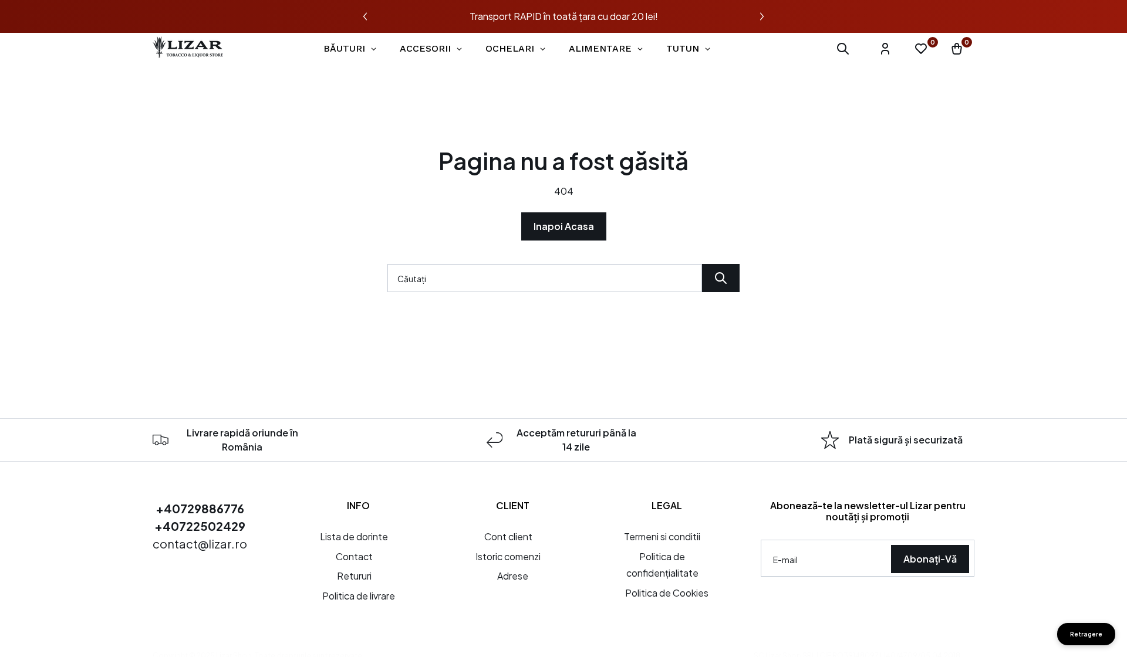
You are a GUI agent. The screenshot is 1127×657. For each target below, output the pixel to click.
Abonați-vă (930, 559)
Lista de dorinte (354, 536)
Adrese (512, 576)
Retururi (354, 576)
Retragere (1086, 634)
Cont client (508, 536)
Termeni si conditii (662, 536)
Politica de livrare (358, 596)
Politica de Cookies (666, 593)
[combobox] (544, 278)
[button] (843, 49)
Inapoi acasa (564, 226)
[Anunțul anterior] (365, 16)
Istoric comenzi (508, 556)
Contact (354, 556)
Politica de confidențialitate (662, 565)
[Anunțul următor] (762, 16)
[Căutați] (721, 278)
